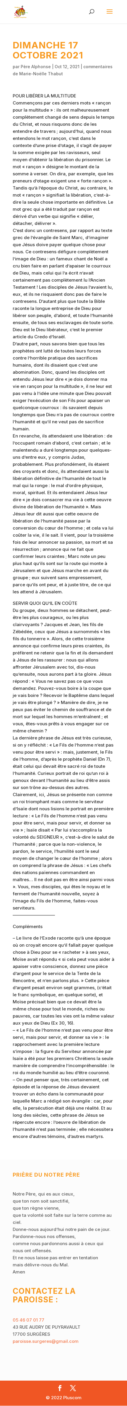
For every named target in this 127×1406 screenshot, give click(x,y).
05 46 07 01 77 (28, 1320)
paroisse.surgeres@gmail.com (46, 1341)
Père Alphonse (36, 66)
